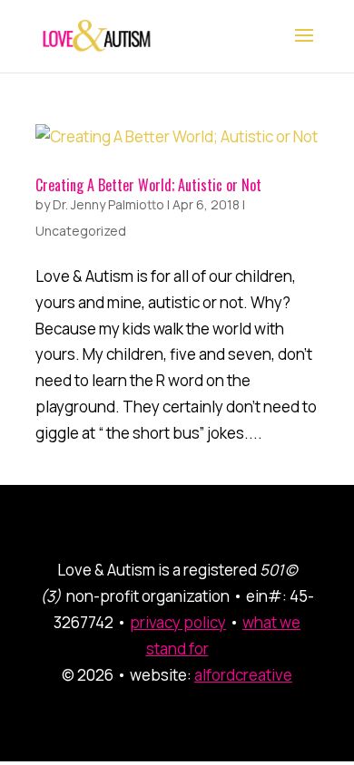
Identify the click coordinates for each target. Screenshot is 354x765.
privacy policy (178, 622)
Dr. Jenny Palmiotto (108, 204)
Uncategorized (80, 230)
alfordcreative (243, 674)
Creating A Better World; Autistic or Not (148, 185)
